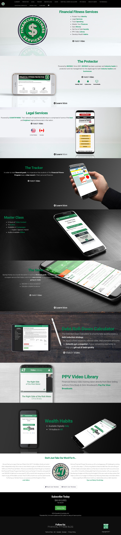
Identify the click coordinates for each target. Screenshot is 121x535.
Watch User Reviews (69, 487)
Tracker (39, 2)
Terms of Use (49, 532)
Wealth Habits (92, 2)
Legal (33, 2)
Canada (59, 532)
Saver (56, 2)
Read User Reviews (52, 487)
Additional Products (21, 5)
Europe (64, 532)
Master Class (48, 2)
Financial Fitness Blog (60, 527)
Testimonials (103, 2)
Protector (25, 2)
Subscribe (42, 5)
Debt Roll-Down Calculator (69, 2)
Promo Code (33, 5)
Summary (17, 2)
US (54, 532)
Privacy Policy (72, 532)
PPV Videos (83, 2)
